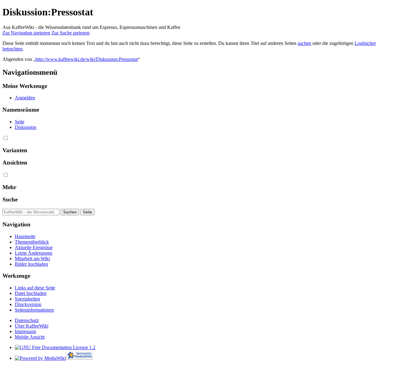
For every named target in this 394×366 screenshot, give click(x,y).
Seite (19, 121)
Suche (10, 199)
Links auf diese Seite (35, 287)
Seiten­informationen (34, 309)
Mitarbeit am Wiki (32, 258)
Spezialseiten (27, 298)
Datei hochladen (30, 293)
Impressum (25, 331)
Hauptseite (25, 236)
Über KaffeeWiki (31, 325)
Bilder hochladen (31, 264)
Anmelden (25, 97)
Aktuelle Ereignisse (34, 247)
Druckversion (28, 304)
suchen (304, 43)
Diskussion (25, 127)
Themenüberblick (32, 242)
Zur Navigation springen (26, 32)
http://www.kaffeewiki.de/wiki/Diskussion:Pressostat (86, 59)
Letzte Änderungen (33, 253)
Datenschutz (27, 320)
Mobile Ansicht (30, 337)
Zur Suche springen (70, 32)
